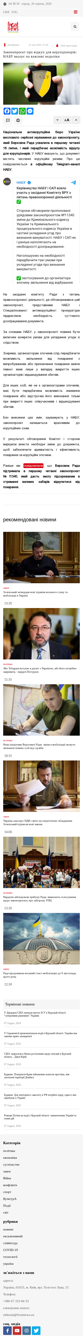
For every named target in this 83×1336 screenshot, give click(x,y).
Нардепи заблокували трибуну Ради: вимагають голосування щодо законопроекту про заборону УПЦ (39, 898)
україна (8, 1263)
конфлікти (10, 1185)
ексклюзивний (13, 1236)
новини (8, 1229)
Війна (7, 1178)
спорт (7, 1192)
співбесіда (10, 1243)
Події (7, 1205)
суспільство (11, 1164)
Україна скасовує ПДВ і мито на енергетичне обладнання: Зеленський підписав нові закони (38, 822)
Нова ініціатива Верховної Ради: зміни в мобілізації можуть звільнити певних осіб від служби (39, 746)
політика (9, 1151)
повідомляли (33, 466)
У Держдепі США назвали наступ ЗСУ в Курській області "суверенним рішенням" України (35, 1014)
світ (6, 1212)
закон (7, 1171)
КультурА (10, 1198)
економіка (10, 1157)
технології (10, 1256)
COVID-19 (10, 1250)
